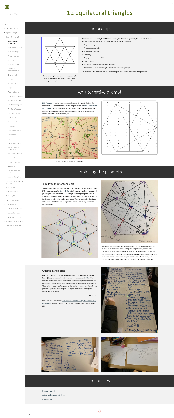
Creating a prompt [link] (12, 204)
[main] (99, 12)
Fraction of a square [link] (15, 105)
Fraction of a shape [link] (14, 100)
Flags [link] (10, 88)
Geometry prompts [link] (13, 37)
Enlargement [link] (12, 75)
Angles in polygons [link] (14, 56)
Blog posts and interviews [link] (14, 221)
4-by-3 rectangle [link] (13, 52)
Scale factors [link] (12, 158)
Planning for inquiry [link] (12, 200)
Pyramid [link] (11, 139)
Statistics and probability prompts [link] (14, 182)
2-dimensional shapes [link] (15, 47)
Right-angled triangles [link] (15, 153)
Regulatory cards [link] (12, 191)
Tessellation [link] (12, 166)
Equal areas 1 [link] (12, 79)
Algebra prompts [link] (12, 33)
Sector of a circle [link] (14, 162)
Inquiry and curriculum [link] (13, 213)
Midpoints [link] (11, 126)
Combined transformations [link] (13, 70)
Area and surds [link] (13, 60)
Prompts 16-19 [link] (11, 187)
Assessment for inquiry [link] (14, 208)
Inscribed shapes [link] (14, 113)
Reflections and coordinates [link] (13, 148)
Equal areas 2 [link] (12, 83)
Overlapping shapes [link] (15, 130)
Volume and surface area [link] (14, 171)
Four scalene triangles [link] (15, 96)
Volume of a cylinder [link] (15, 177)
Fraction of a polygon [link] (15, 109)
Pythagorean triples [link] (14, 143)
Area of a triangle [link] (14, 64)
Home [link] (6, 24)
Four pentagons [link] (13, 92)
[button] (171, 2)
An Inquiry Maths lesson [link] (14, 196)
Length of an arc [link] (13, 117)
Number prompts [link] (12, 28)
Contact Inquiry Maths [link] (13, 226)
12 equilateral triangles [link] (13, 42)
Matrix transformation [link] (15, 122)
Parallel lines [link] (12, 135)
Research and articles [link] (13, 217)
